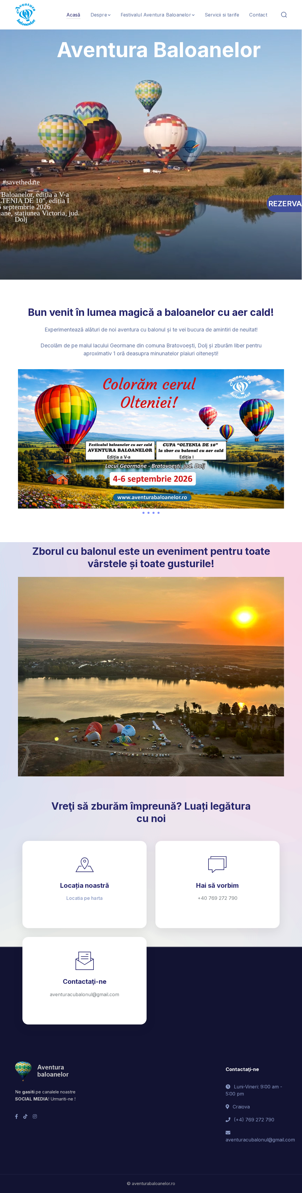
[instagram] (35, 1116)
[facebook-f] (16, 1116)
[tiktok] (25, 1116)
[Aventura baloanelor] (25, 14)
